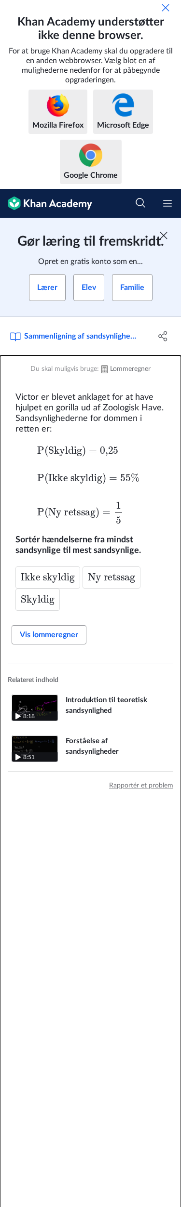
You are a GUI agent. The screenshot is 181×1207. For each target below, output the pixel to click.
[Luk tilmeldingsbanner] (163, 235)
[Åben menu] (167, 203)
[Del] (163, 336)
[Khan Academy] (46, 203)
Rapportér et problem (141, 785)
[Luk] (165, 7)
